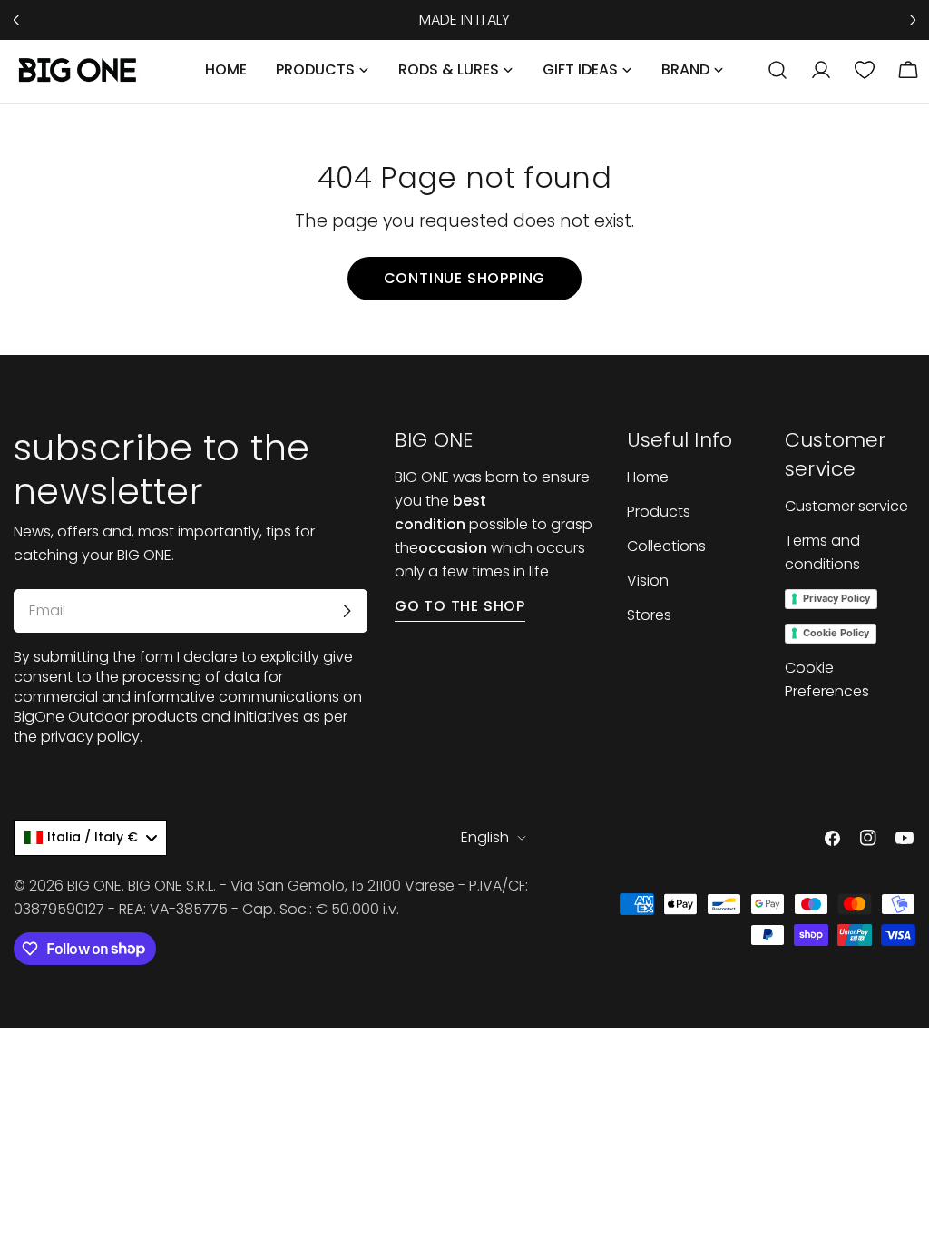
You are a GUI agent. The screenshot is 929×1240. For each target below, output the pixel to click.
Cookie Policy (836, 632)
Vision (648, 580)
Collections (666, 546)
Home (648, 477)
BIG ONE (94, 885)
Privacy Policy (836, 598)
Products (658, 511)
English (485, 837)
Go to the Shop (460, 605)
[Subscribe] (347, 611)
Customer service (846, 506)
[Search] (777, 70)
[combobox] (90, 838)
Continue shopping (465, 278)
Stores (649, 615)
